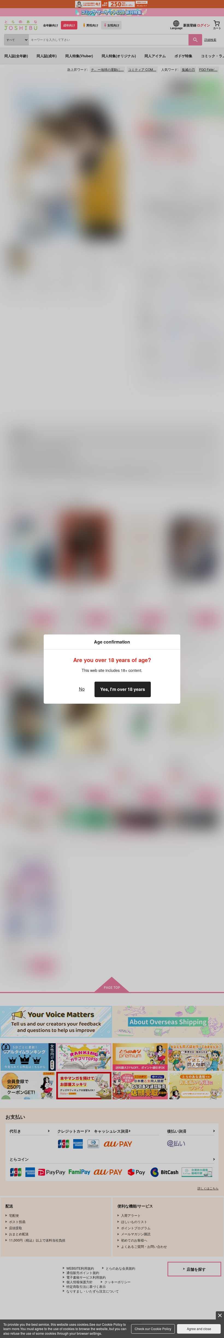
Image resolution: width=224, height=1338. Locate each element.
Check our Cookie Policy (153, 1328)
